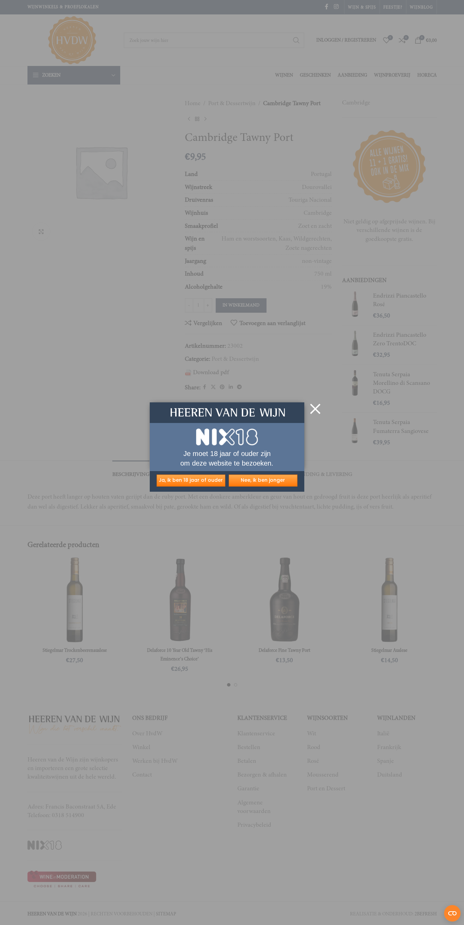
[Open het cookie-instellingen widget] (452, 913)
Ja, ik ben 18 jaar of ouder (191, 480)
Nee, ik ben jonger (263, 480)
